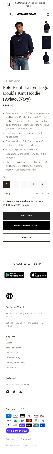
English (9, 409)
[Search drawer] (42, 14)
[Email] (20, 391)
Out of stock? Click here (26, 225)
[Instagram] (7, 391)
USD (22, 409)
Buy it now (26, 237)
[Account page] (11, 14)
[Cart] (48, 14)
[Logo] (26, 14)
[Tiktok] (14, 391)
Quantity (6, 193)
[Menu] (5, 14)
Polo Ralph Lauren (11, 80)
